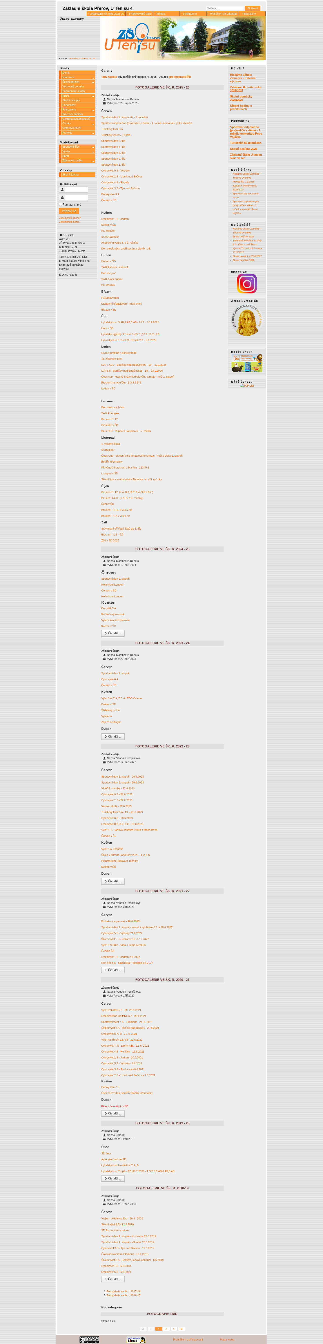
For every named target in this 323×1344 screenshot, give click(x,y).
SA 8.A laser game (112, 279)
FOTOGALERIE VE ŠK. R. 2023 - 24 (162, 643)
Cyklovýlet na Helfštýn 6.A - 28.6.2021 (123, 1016)
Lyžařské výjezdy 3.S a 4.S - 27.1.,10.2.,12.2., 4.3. (130, 334)
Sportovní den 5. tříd (113, 141)
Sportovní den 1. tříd (113, 164)
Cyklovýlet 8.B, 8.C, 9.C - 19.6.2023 (122, 824)
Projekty (67, 132)
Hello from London (112, 584)
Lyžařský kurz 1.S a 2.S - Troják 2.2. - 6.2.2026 (128, 340)
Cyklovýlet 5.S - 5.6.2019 (116, 1271)
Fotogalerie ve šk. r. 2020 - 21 (162, 980)
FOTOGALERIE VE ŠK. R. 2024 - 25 (162, 549)
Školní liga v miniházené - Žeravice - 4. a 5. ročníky (131, 479)
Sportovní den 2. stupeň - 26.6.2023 (122, 782)
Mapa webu (227, 1339)
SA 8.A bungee (110, 413)
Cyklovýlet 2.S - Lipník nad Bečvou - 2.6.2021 (128, 1075)
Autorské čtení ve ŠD (113, 1159)
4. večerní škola (110, 443)
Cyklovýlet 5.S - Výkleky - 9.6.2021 (121, 1063)
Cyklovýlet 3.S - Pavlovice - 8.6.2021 (123, 1069)
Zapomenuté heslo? (69, 222)
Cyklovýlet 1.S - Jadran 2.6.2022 (120, 957)
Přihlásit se (69, 211)
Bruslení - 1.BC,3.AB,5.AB (116, 510)
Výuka (66, 151)
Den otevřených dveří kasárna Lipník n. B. (126, 248)
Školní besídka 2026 (243, 148)
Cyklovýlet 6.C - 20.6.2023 (117, 818)
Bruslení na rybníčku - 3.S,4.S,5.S (121, 382)
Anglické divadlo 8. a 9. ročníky (119, 242)
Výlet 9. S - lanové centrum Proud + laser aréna (129, 830)
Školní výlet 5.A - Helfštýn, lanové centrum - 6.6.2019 (132, 1260)
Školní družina (71, 81)
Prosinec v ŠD (109, 425)
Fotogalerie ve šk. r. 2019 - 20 (162, 1123)
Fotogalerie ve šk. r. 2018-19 (162, 1188)
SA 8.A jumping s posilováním (118, 353)
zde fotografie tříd (180, 76)
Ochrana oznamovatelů (76, 118)
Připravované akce (140, 13)
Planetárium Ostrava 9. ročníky (119, 861)
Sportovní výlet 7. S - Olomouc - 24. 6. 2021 (127, 1022)
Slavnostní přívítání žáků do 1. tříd (121, 528)
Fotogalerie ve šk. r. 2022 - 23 (162, 746)
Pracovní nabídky (72, 114)
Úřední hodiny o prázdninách (241, 107)
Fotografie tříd (162, 1314)
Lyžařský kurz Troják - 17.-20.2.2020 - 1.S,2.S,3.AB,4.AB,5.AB (137, 1171)
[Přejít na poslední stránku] (181, 1329)
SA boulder (107, 449)
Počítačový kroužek (112, 614)
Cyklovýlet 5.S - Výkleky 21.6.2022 (121, 933)
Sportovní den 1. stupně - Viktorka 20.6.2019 (127, 1242)
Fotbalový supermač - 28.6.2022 (120, 921)
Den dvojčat (108, 273)
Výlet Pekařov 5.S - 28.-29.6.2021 (121, 1010)
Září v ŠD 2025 (110, 540)
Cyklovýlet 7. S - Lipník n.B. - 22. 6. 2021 (125, 1045)
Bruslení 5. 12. (109, 419)
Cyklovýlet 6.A (109, 679)
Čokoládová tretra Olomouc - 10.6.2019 (124, 1254)
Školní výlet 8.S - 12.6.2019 (117, 1224)
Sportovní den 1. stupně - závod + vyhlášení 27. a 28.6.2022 (137, 927)
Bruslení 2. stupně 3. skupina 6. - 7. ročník (126, 431)
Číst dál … (114, 633)
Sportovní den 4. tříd (113, 146)
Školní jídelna (70, 174)
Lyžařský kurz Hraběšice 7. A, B (120, 1165)
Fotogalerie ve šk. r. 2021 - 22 (162, 891)
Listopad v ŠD (109, 473)
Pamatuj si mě (72, 204)
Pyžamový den (110, 297)
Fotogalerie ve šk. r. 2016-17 (124, 1295)
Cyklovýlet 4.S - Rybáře (115, 182)
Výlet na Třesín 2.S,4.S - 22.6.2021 (122, 1039)
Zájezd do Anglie (111, 722)
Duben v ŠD (108, 261)
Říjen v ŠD (107, 504)
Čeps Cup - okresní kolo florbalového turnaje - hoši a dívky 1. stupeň (142, 455)
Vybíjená (106, 716)
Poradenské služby (73, 91)
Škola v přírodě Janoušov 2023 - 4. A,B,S (125, 855)
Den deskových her (112, 407)
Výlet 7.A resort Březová (115, 620)
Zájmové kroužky (72, 160)
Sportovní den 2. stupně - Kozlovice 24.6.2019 (128, 1236)
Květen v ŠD (108, 224)
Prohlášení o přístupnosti (188, 1339)
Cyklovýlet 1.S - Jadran (115, 219)
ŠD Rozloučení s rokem (115, 1230)
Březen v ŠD (108, 309)
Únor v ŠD (107, 328)
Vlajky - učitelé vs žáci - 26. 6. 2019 (122, 1218)
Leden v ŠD (108, 388)
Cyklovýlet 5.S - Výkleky (115, 170)
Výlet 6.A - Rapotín (112, 849)
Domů (66, 72)
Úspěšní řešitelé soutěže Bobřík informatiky (127, 1093)
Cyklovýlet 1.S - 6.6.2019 (116, 1266)
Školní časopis (71, 100)
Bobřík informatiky (112, 461)
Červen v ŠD (108, 200)
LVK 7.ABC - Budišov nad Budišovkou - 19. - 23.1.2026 (134, 364)
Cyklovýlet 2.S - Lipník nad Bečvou (122, 176)
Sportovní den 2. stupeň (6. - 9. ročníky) (124, 117)
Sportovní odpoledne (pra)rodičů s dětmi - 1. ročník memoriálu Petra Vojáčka (146, 123)
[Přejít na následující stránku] (174, 1329)
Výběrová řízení (71, 128)
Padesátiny (249, 13)
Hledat (254, 8)
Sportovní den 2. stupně (115, 673)
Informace (68, 77)
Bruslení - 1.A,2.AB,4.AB (115, 515)
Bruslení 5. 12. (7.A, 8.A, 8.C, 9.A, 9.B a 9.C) (127, 492)
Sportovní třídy (71, 146)
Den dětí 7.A (108, 608)
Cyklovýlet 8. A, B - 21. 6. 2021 (119, 1033)
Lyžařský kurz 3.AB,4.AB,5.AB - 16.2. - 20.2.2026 (130, 322)
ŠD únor (106, 1153)
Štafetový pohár (110, 710)
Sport (65, 155)
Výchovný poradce (73, 86)
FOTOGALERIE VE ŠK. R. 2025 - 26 (162, 87)
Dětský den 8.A (110, 194)
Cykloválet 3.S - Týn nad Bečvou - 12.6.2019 (127, 1248)
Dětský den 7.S (110, 1087)
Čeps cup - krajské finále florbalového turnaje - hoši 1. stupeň (137, 376)
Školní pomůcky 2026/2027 (241, 98)
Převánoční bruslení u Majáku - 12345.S (125, 467)
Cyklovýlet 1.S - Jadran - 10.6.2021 (122, 1057)
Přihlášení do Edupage (224, 13)
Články (66, 123)
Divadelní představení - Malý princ (121, 303)
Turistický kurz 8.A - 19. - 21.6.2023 (122, 812)
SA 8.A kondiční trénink (115, 267)
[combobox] (225, 8)
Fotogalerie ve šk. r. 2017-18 (124, 1291)
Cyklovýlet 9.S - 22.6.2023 (116, 794)
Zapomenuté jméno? (70, 218)
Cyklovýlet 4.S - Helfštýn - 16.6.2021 (122, 1051)
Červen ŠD (107, 951)
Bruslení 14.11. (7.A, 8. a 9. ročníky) (122, 498)
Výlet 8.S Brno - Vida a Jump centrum (123, 945)
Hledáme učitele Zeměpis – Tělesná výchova (243, 78)
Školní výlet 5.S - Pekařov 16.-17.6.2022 (125, 939)
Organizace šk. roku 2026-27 (107, 13)
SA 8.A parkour (110, 236)
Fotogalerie (190, 13)
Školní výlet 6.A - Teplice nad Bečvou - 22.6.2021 (130, 1027)
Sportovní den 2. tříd (113, 158)
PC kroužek (108, 230)
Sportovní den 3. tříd (113, 152)
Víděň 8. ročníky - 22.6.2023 (118, 788)
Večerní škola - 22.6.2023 (116, 806)
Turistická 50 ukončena (245, 143)
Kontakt (160, 13)
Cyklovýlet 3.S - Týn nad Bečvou (120, 188)
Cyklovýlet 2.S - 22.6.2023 (116, 800)
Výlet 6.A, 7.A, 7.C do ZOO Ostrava (121, 698)
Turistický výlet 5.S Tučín (116, 135)
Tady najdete (109, 76)
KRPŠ (66, 95)
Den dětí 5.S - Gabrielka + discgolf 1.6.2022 (127, 962)
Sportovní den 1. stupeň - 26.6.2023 (122, 776)
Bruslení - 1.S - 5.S (112, 534)
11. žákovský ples (111, 358)
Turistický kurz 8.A (112, 129)
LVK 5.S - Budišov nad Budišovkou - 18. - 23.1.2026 (132, 370)
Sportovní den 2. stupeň (115, 578)
